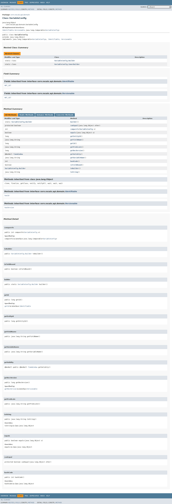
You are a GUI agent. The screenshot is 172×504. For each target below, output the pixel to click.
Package (13, 2)
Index (42, 2)
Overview (4, 2)
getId (72, 143)
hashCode (74, 161)
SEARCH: (144, 7)
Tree (26, 2)
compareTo (74, 129)
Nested (11, 9)
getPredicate (76, 147)
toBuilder (74, 168)
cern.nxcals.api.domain (20, 15)
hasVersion (9, 207)
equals (73, 133)
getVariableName (77, 158)
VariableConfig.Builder (64, 61)
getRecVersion (76, 150)
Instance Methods (45, 115)
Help (48, 2)
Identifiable (8, 30)
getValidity (75, 154)
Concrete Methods (64, 115)
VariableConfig (52, 30)
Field (17, 9)
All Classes (5, 6)
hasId (7, 195)
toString (74, 172)
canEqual (74, 125)
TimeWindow (18, 154)
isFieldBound (76, 165)
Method (31, 9)
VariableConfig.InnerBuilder (67, 64)
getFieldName (76, 140)
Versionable (20, 30)
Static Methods (26, 115)
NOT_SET (8, 85)
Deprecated (34, 2)
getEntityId (75, 136)
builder (73, 122)
